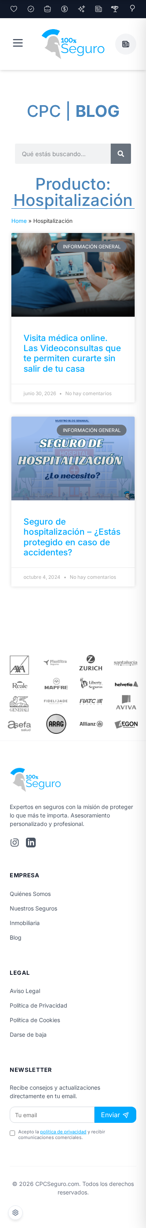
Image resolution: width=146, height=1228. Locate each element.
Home (19, 221)
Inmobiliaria (25, 922)
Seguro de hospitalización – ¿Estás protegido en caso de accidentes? (72, 537)
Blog (15, 937)
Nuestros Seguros (33, 908)
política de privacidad (63, 1132)
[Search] (121, 154)
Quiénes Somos (30, 893)
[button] (125, 44)
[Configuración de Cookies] (15, 1212)
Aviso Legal (25, 990)
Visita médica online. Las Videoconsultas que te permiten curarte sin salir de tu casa (72, 353)
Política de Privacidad (38, 1005)
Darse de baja (28, 1034)
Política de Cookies (35, 1019)
